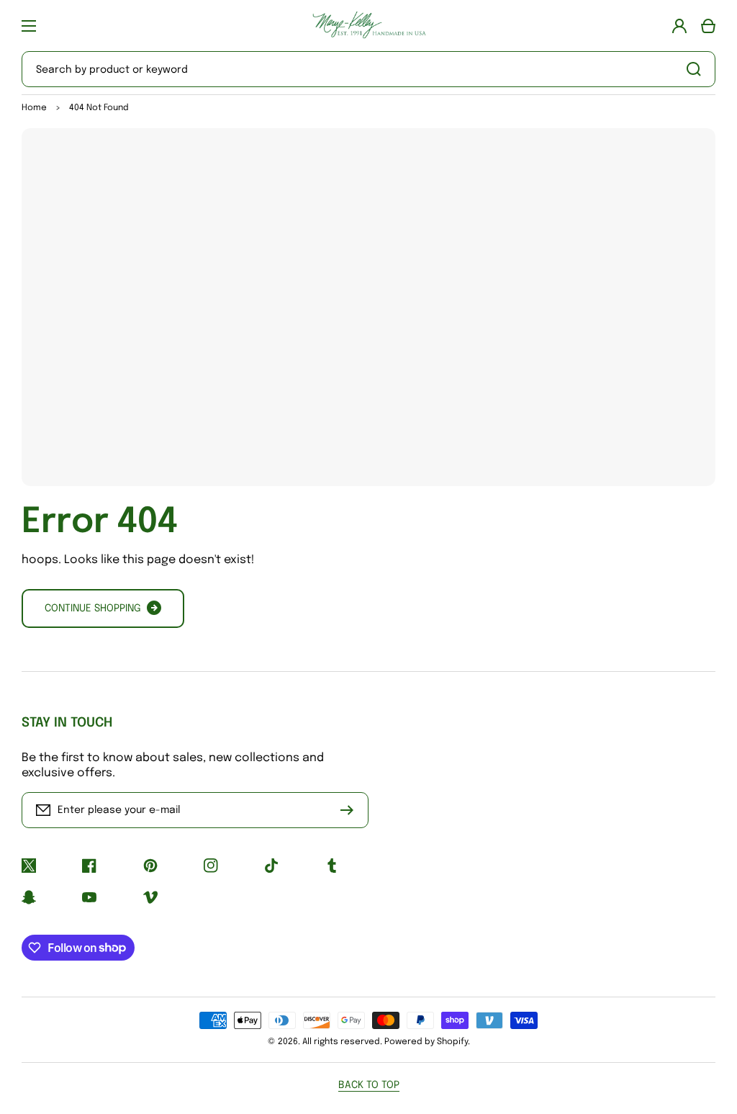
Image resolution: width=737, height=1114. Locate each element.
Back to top (368, 1085)
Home (34, 108)
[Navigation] (29, 26)
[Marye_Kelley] (368, 26)
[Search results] (697, 69)
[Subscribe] (350, 810)
